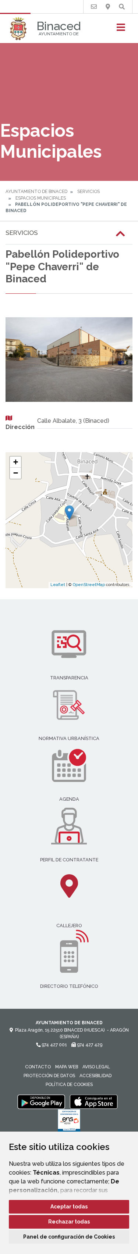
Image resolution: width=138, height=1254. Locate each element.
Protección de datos (49, 1075)
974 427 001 (53, 1044)
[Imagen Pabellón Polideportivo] (69, 359)
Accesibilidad (95, 1075)
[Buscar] (122, 6)
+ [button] (15, 462)
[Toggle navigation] (120, 29)
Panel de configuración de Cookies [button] (69, 1237)
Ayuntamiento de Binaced (36, 191)
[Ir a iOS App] (94, 1101)
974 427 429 (89, 1044)
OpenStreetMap (89, 584)
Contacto (38, 1066)
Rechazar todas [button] (69, 1222)
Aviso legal (96, 1066)
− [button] (15, 473)
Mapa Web (66, 1066)
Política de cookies (69, 1084)
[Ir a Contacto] (94, 6)
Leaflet (57, 584)
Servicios (88, 191)
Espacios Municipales (40, 198)
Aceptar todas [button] (69, 1207)
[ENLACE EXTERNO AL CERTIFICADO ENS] (69, 1122)
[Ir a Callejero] (108, 6)
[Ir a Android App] (41, 1101)
